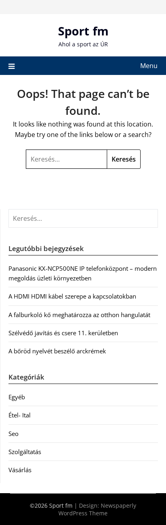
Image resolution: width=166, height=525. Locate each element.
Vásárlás (19, 470)
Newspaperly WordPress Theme (97, 509)
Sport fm (83, 31)
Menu (149, 65)
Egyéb (16, 397)
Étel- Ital (19, 415)
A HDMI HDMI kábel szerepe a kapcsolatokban (72, 296)
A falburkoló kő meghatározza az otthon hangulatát (79, 315)
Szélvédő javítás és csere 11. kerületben (63, 333)
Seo (13, 434)
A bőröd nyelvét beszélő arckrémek (57, 351)
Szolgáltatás (24, 452)
